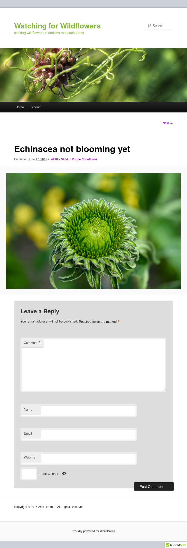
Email (28, 433)
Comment (32, 343)
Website (29, 457)
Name (28, 409)
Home (20, 107)
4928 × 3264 (59, 159)
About (35, 107)
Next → (168, 123)
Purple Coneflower (84, 159)
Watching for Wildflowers (57, 25)
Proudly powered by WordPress (93, 531)
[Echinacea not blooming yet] (93, 231)
